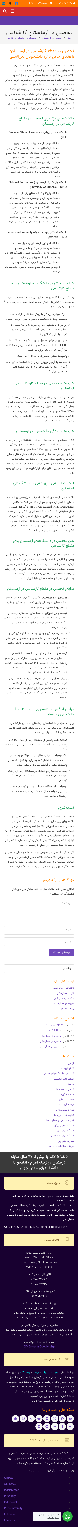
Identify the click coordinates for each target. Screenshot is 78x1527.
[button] (12, 11)
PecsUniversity (13, 1508)
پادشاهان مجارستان (63, 988)
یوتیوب (55, 1372)
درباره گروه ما (66, 1104)
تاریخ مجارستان (65, 993)
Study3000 (10, 1484)
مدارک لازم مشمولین (62, 1135)
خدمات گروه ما (66, 1094)
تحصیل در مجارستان (51, 1036)
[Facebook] (16, 3)
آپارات (45, 1372)
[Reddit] (46, 1426)
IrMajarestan (11, 1490)
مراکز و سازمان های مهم (61, 1146)
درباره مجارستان (65, 1110)
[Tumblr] (62, 1426)
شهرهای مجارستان (64, 1003)
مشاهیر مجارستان (64, 998)
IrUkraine (9, 1514)
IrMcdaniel (10, 1502)
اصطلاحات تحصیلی (63, 1079)
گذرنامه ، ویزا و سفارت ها (60, 1120)
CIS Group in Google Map (39, 1347)
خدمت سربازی (66, 1099)
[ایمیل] (70, 1418)
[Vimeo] (31, 1418)
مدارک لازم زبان (65, 1130)
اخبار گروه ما (67, 1068)
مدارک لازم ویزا (66, 1141)
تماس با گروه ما (65, 1089)
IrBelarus (9, 1520)
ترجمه (70, 1084)
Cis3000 (8, 1478)
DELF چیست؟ (54, 1025)
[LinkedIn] (3, 3)
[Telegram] (39, 1426)
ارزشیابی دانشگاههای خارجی (58, 1073)
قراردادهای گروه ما (64, 1115)
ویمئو (36, 1372)
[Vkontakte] (70, 1426)
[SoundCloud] (54, 1426)
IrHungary (10, 1496)
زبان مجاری (67, 1008)
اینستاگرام (25, 1372)
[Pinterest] (15, 1418)
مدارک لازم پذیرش (64, 1125)
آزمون (70, 1063)
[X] (10, 3)
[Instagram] (23, 1418)
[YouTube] (39, 1418)
